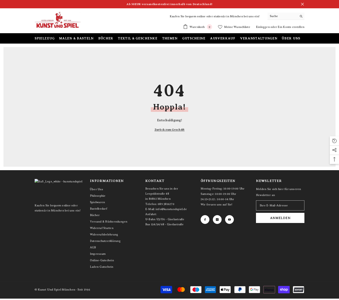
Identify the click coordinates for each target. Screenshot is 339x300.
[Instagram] (217, 219)
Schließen (302, 4)
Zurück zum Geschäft (170, 129)
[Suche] (286, 16)
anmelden (280, 218)
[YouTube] (229, 219)
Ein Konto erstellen (291, 27)
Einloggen (263, 27)
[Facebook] (205, 219)
